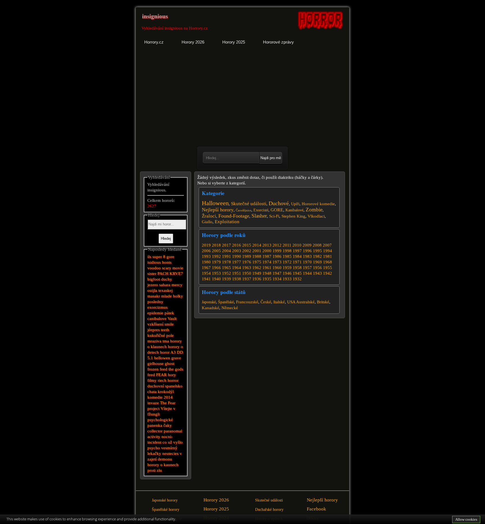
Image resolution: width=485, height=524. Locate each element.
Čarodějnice (243, 210)
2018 (216, 245)
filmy (152, 380)
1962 (256, 267)
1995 (317, 251)
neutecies (170, 453)
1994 (327, 251)
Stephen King (293, 216)
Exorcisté (260, 210)
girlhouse (155, 363)
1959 (287, 267)
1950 (246, 273)
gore (170, 256)
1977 (236, 262)
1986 (277, 256)
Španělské (226, 302)
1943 (317, 273)
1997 (297, 251)
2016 (236, 245)
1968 (327, 262)
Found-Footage (233, 216)
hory (172, 374)
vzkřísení (155, 324)
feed (151, 374)
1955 (327, 267)
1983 (307, 256)
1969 (317, 262)
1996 (307, 251)
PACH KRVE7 (170, 273)
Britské (323, 302)
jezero (152, 285)
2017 (226, 245)
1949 (256, 273)
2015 (246, 245)
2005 (216, 251)
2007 (327, 245)
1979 (216, 262)
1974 (266, 262)
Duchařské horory (269, 509)
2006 (206, 251)
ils (149, 256)
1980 (206, 262)
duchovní (155, 386)
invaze (153, 403)
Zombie (314, 210)
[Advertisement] (190, 99)
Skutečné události (248, 203)
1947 (277, 273)
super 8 (158, 256)
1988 (256, 256)
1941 (206, 279)
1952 (226, 273)
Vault (172, 318)
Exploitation (227, 221)
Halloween (215, 203)
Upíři (295, 204)
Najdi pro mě (270, 158)
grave (176, 358)
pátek (169, 313)
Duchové (279, 203)
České (265, 302)
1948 (266, 273)
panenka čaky (159, 425)
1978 (226, 262)
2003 (236, 251)
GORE (277, 209)
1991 (226, 256)
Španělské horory (165, 509)
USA (291, 302)
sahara (164, 285)
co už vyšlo (173, 442)
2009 (307, 245)
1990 (236, 256)
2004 (226, 251)
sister (151, 273)
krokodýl (166, 391)
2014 (256, 245)
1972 (287, 262)
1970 (307, 262)
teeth (165, 330)
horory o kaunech (163, 464)
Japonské (209, 302)
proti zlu (154, 470)
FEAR (161, 374)
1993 (206, 256)
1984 (297, 256)
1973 (277, 262)
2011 (287, 245)
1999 (277, 251)
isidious (154, 262)
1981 (327, 256)
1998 (287, 251)
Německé (229, 308)
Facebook (316, 509)
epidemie (155, 313)
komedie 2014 (160, 397)
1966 (216, 267)
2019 (206, 245)
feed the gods (171, 369)
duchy (166, 279)
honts (166, 262)
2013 (266, 245)
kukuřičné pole (160, 335)
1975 (256, 262)
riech (162, 380)
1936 (256, 279)
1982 (317, 256)
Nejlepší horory (218, 210)
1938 (236, 279)
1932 (297, 279)
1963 (246, 267)
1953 (216, 273)
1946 (287, 273)
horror (173, 380)
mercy (176, 285)
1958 (297, 267)
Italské (279, 302)
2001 (256, 251)
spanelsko (173, 386)
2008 (317, 245)
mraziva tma (158, 341)
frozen (153, 369)
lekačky (154, 453)
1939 (226, 279)
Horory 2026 (216, 500)
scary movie (172, 268)
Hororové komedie (318, 204)
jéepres (153, 330)
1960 (277, 267)
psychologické (160, 419)
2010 (296, 245)
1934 (277, 279)
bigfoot (153, 279)
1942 (327, 273)
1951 (236, 273)
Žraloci (209, 216)
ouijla (152, 290)
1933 (287, 279)
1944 (307, 273)
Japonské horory (165, 500)
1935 (266, 279)
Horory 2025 (216, 509)
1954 (206, 273)
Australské (305, 302)
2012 (277, 245)
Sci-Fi (274, 216)
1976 (246, 262)
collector (155, 431)
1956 (317, 267)
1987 (266, 256)
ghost (169, 363)
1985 (287, 256)
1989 (246, 256)
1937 (246, 279)
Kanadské (210, 308)
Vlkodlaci (316, 216)
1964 (236, 267)
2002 (246, 251)
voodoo (154, 268)
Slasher (259, 216)
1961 (266, 267)
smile (169, 324)
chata (152, 391)
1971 (297, 262)
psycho (153, 448)
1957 (307, 267)
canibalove (156, 318)
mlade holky (172, 296)
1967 (206, 267)
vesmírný (169, 448)
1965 (226, 267)
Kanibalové (294, 210)
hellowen (162, 358)
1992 (216, 256)
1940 (216, 279)
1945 (297, 273)
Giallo (207, 222)
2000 (266, 251)
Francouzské (247, 302)
